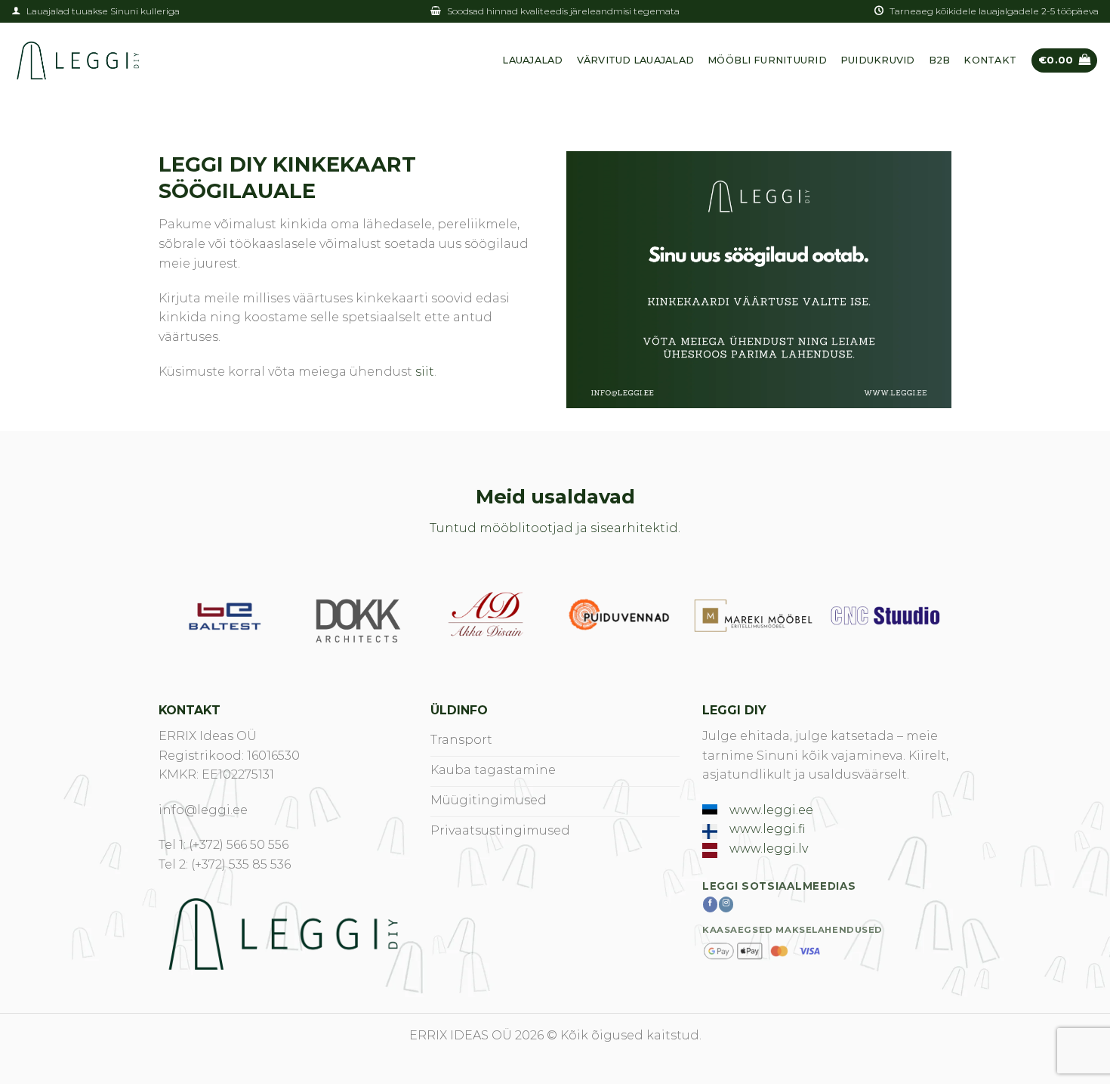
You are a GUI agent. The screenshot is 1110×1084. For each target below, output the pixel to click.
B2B (940, 60)
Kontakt (990, 60)
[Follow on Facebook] (710, 904)
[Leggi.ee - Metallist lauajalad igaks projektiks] (77, 60)
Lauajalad (532, 60)
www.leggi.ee (771, 810)
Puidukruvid (877, 60)
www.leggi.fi (767, 829)
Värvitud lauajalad (636, 60)
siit (424, 371)
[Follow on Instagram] (726, 904)
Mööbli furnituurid (767, 60)
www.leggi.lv (768, 848)
